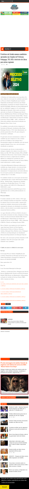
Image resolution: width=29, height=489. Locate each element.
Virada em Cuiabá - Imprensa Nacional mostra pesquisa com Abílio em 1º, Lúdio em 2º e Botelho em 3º (18, 408)
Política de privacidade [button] (8, 482)
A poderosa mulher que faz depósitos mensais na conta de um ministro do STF (18, 429)
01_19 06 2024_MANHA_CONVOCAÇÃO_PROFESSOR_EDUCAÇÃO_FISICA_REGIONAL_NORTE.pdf (14, 283)
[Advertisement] (14, 32)
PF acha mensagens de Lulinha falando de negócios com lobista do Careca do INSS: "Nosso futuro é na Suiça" (14, 364)
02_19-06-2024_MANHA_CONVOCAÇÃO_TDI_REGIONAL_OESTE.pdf (13, 288)
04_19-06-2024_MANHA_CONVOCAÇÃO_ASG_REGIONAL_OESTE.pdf (13, 296)
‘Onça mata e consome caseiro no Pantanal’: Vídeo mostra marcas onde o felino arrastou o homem (18, 464)
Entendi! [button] (4, 487)
